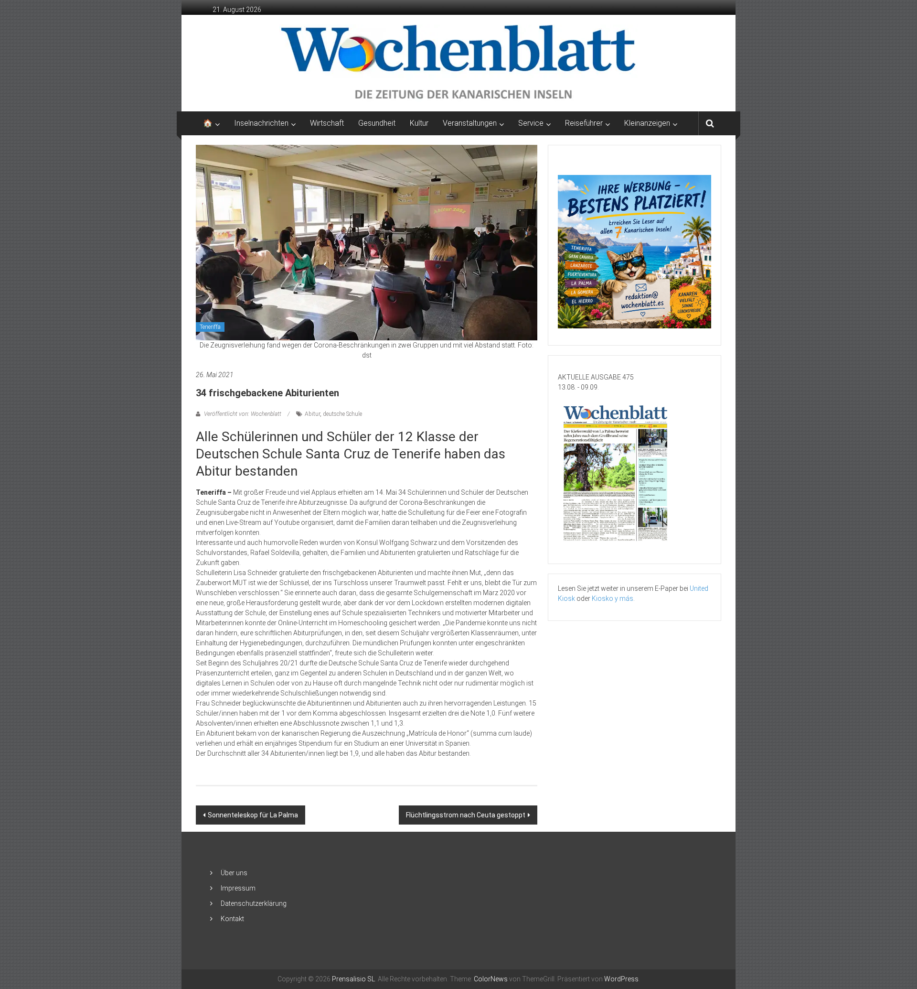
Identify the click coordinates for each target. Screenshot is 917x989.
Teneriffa (210, 327)
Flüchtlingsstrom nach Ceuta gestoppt (465, 815)
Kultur (419, 123)
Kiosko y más (612, 598)
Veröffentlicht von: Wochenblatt (243, 414)
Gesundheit (376, 123)
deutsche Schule (342, 414)
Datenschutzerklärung (254, 903)
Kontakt (232, 919)
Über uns (234, 873)
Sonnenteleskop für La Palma (253, 815)
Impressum (238, 888)
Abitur (312, 414)
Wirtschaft (327, 123)
